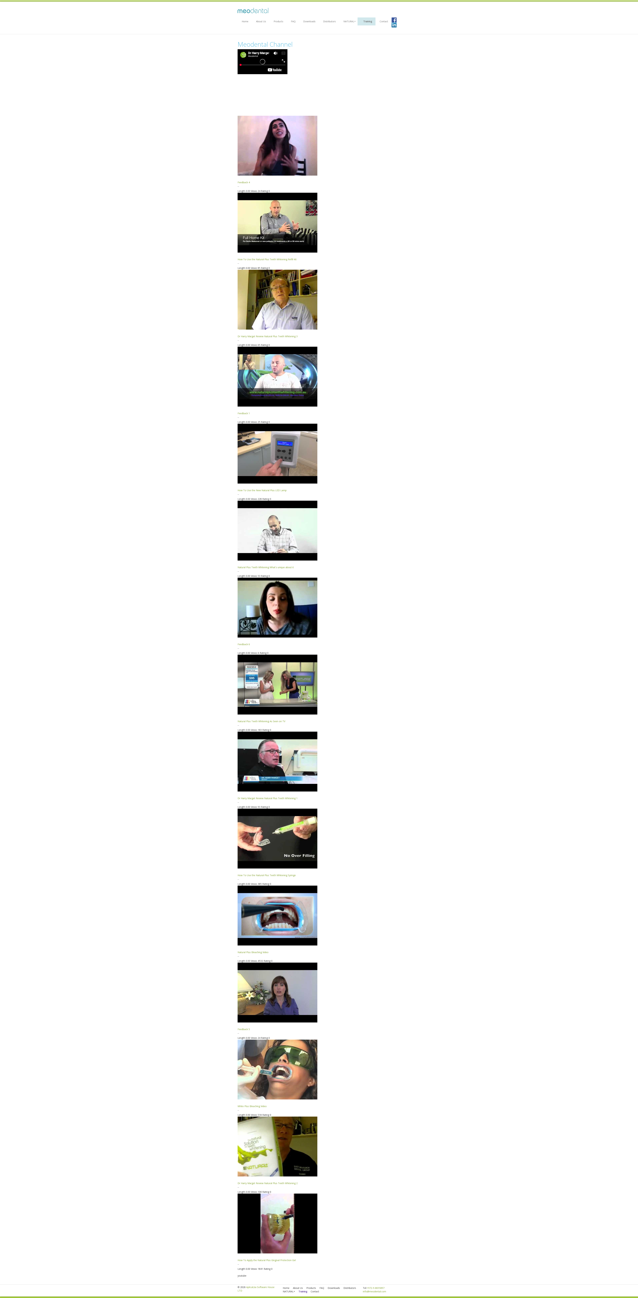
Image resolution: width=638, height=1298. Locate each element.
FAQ (293, 21)
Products (278, 21)
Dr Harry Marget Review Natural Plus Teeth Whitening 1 (268, 798)
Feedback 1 (244, 413)
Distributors (329, 21)
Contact (384, 21)
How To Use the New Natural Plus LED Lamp (262, 490)
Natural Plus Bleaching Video (253, 952)
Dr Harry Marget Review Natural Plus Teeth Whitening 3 (268, 336)
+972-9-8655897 (375, 1288)
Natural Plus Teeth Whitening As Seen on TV (261, 721)
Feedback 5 (244, 1029)
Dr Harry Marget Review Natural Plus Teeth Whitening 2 (268, 1183)
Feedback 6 (244, 644)
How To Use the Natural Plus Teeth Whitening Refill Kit (267, 259)
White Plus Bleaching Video (252, 1106)
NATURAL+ (349, 21)
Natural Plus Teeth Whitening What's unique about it (266, 567)
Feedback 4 (244, 182)
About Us (261, 21)
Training (367, 21)
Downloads (309, 21)
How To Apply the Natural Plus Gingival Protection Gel (267, 1260)
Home (245, 21)
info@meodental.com (374, 1291)
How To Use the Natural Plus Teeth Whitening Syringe (267, 875)
